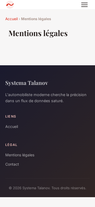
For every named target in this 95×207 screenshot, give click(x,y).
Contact (12, 164)
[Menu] (84, 5)
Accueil (11, 19)
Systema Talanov (26, 82)
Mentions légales (19, 155)
